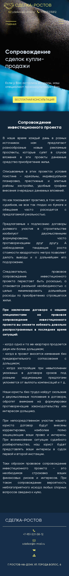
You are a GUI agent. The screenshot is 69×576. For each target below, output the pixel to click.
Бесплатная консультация (34, 99)
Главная (11, 24)
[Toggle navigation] (61, 21)
